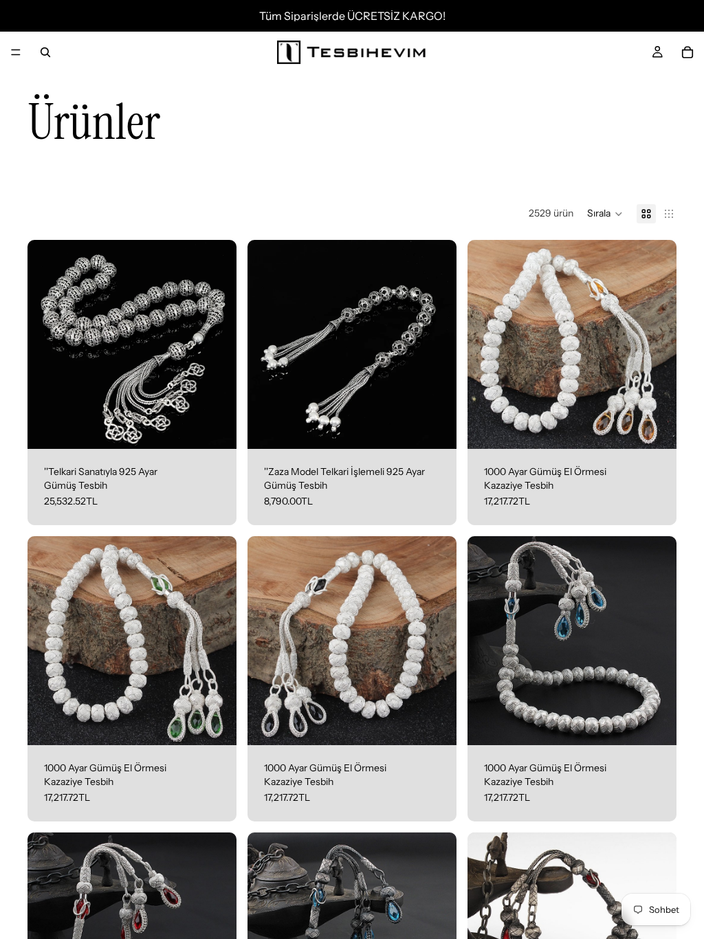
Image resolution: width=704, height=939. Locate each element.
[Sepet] (687, 52)
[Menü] (16, 52)
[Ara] (45, 52)
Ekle (227, 427)
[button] (605, 214)
